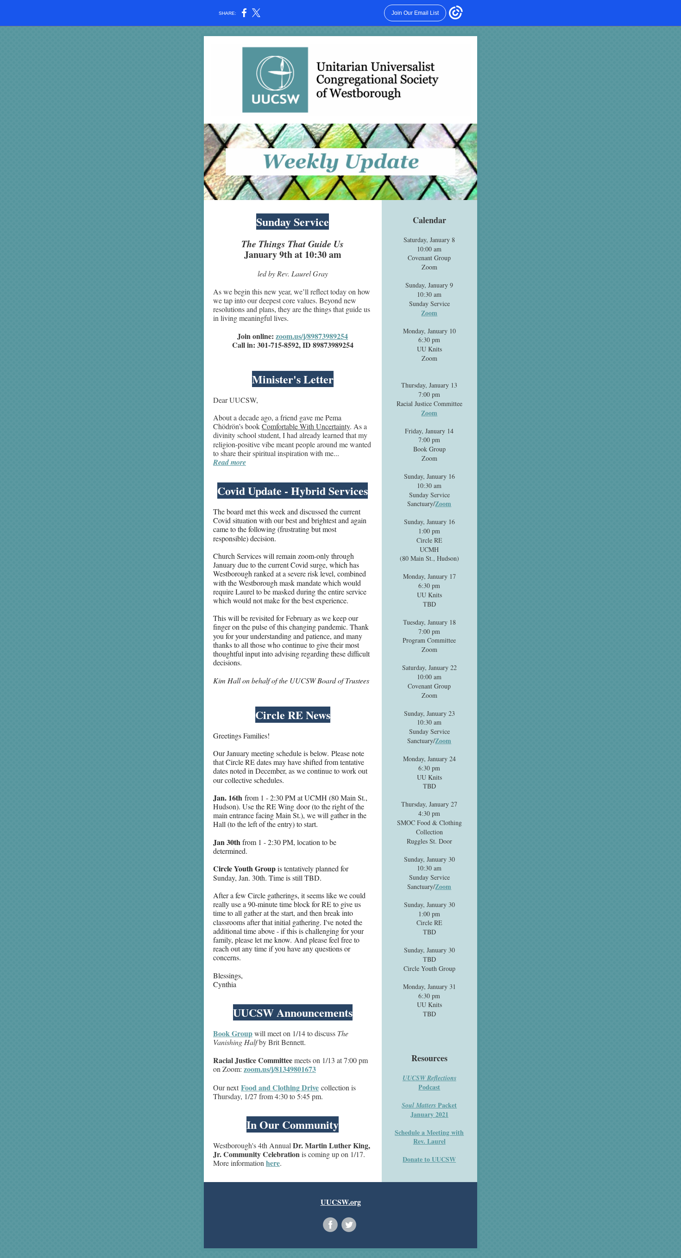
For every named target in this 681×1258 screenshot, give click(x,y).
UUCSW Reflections (429, 1078)
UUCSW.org (341, 1201)
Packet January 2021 (433, 1109)
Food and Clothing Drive (280, 1087)
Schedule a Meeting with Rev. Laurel (429, 1136)
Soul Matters (419, 1105)
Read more (229, 462)
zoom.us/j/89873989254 (312, 336)
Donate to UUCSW (429, 1159)
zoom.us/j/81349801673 (280, 1069)
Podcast (429, 1087)
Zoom (429, 313)
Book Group (232, 1033)
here (273, 1163)
